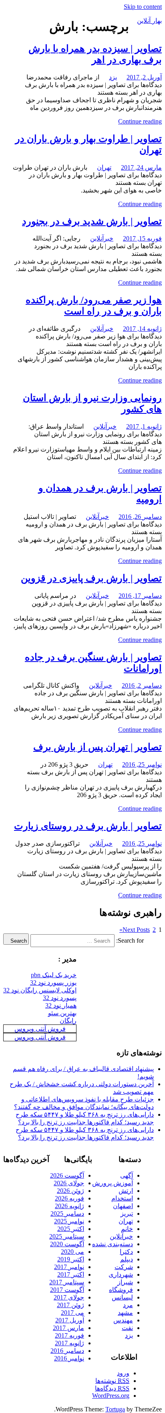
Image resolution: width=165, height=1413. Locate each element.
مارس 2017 (68, 1327)
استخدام (122, 1198)
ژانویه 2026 (69, 1205)
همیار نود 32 (60, 1005)
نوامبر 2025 (69, 1221)
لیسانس (122, 1297)
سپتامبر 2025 (66, 1236)
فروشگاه (121, 1289)
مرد (128, 1305)
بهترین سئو (62, 1013)
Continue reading (140, 121)
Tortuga (115, 1409)
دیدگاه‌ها (112, 1388)
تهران (104, 167)
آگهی (126, 1175)
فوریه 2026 (69, 1198)
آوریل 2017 (69, 1320)
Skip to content (143, 6)
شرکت (124, 1266)
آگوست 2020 (67, 1244)
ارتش (126, 1190)
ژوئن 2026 (70, 1190)
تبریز (127, 1213)
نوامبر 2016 (69, 1358)
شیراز (125, 1282)
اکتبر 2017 (70, 1274)
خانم (127, 1228)
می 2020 (72, 1251)
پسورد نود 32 (59, 997)
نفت (127, 1327)
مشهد (125, 1312)
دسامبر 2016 (67, 1350)
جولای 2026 (69, 1183)
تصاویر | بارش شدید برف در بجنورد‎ (92, 221)
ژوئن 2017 (70, 1305)
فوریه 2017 (69, 1335)
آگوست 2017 (67, 1289)
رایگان (68, 1020)
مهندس (123, 1320)
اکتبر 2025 (70, 1228)
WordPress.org (110, 1395)
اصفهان (123, 1205)
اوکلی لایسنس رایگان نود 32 (39, 990)
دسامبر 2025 (67, 1213)
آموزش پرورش (112, 1183)
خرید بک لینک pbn (53, 975)
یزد (113, 77)
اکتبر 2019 (70, 1259)
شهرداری (121, 1274)
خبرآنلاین (101, 238)
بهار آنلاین (149, 20)
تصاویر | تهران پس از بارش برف (97, 747)
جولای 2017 (69, 1297)
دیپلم (126, 1259)
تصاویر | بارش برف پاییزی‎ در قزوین (91, 578)
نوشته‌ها (112, 1380)
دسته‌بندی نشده (112, 1244)
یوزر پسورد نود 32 (53, 982)
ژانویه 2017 (69, 1343)
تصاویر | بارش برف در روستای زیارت (88, 826)
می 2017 (72, 1312)
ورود (123, 1373)
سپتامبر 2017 (66, 1282)
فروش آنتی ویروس (40, 1028)
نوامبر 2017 (69, 1266)
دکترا (126, 1251)
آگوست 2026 (67, 1175)
